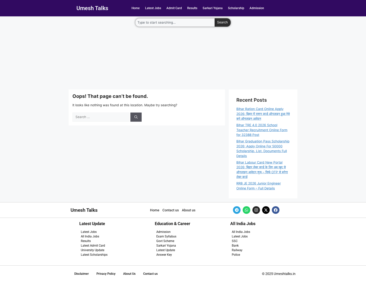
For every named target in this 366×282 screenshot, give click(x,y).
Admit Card (174, 8)
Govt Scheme (165, 241)
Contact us (150, 274)
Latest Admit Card (93, 245)
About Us (129, 274)
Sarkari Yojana (213, 8)
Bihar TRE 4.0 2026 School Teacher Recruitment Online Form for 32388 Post (261, 130)
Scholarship (236, 8)
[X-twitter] (266, 210)
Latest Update (165, 250)
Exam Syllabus (166, 236)
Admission (257, 8)
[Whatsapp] (246, 210)
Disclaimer (81, 274)
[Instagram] (256, 210)
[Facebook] (275, 210)
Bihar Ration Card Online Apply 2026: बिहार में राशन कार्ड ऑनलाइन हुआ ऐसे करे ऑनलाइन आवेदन (263, 114)
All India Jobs (90, 236)
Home (136, 8)
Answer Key (164, 254)
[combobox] (175, 22)
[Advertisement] (183, 57)
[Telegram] (237, 210)
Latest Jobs (153, 8)
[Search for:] (101, 117)
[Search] (136, 117)
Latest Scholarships (94, 254)
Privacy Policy (106, 274)
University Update (92, 250)
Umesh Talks (92, 8)
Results (192, 8)
